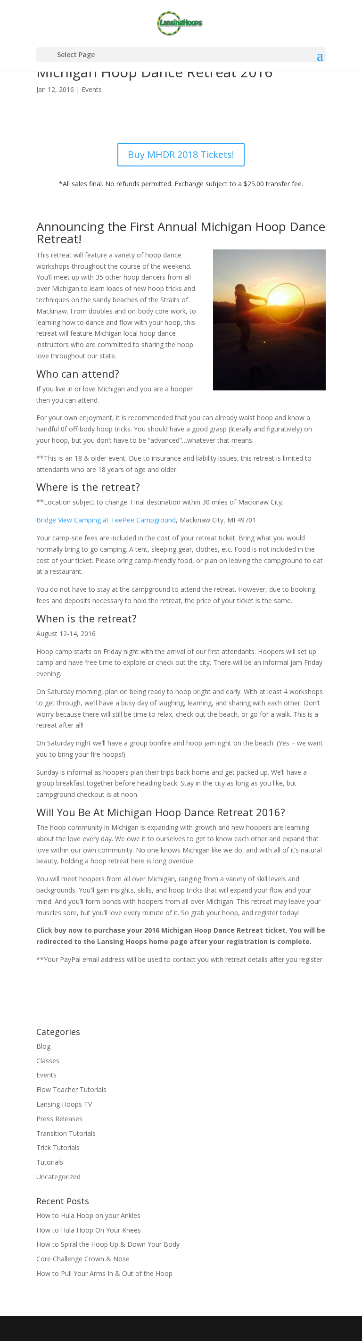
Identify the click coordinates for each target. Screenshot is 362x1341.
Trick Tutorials (58, 1147)
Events (92, 89)
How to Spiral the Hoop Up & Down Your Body (108, 1244)
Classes (47, 1060)
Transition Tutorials (66, 1133)
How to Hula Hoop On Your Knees (88, 1229)
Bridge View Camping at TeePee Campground (106, 519)
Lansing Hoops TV (64, 1104)
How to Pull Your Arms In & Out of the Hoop (104, 1273)
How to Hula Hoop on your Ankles (88, 1215)
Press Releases (59, 1118)
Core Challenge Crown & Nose (83, 1258)
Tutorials (49, 1162)
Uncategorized (58, 1176)
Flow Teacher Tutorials (71, 1089)
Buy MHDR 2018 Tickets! (181, 154)
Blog (43, 1046)
